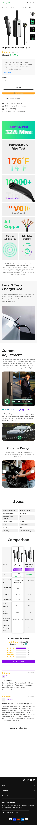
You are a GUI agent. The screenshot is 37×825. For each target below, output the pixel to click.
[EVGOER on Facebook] (28, 779)
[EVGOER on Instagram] (24, 779)
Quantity (4, 77)
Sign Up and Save (8, 802)
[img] (6, 673)
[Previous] (4, 471)
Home (3, 7)
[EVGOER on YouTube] (31, 779)
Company (5, 791)
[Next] (32, 471)
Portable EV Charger (11, 7)
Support (5, 796)
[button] (6, 52)
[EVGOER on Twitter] (34, 779)
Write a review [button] (18, 661)
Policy (4, 785)
